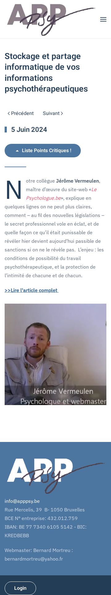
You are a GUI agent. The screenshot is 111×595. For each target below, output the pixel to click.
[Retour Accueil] (51, 19)
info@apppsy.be (22, 501)
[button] (103, 19)
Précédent (22, 113)
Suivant (51, 113)
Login (20, 588)
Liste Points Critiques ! (46, 150)
